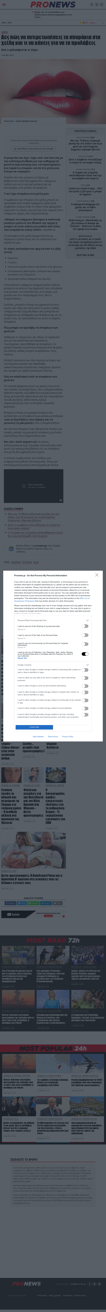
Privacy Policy (67, 736)
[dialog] (53, 656)
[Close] (97, 575)
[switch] (85, 626)
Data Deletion (38, 736)
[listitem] (53, 620)
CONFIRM (34, 727)
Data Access (53, 736)
